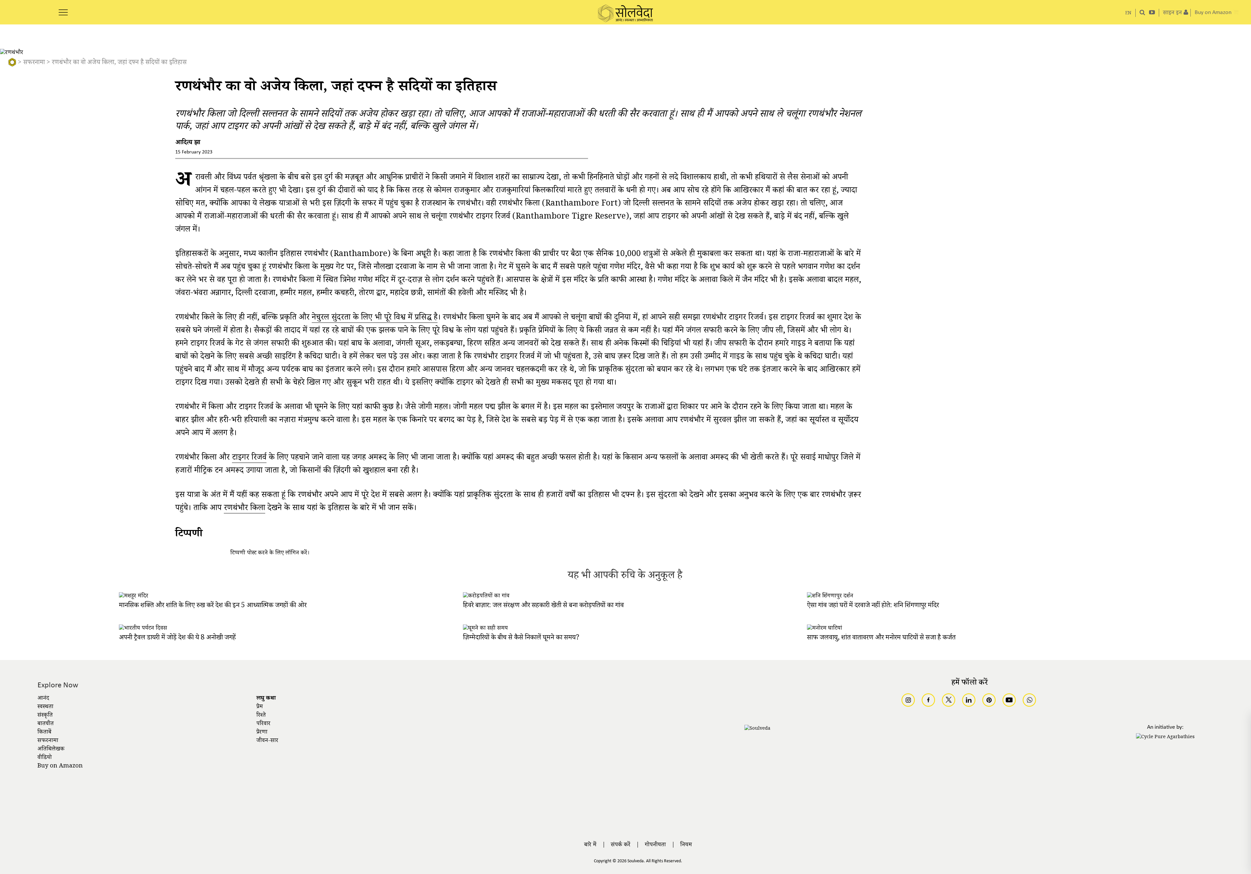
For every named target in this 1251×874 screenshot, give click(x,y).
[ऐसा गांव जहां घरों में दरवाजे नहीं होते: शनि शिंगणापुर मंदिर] (830, 596)
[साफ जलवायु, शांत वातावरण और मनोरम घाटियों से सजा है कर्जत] (824, 628)
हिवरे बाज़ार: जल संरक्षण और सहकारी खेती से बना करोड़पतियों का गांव (543, 606)
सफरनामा (34, 63)
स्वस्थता (45, 707)
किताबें (44, 732)
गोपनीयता (655, 845)
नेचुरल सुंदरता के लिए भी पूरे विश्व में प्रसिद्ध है (375, 319)
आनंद (43, 698)
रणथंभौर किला (244, 509)
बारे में (590, 845)
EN (1128, 13)
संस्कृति (45, 715)
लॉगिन (292, 553)
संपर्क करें (620, 845)
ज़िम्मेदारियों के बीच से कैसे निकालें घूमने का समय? (521, 638)
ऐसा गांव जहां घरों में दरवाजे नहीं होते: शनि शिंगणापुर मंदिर (873, 606)
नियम (686, 845)
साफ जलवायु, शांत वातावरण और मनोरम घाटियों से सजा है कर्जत (881, 638)
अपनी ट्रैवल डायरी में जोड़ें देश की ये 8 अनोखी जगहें (177, 638)
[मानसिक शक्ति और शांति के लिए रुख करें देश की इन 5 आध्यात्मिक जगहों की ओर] (133, 596)
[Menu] (63, 9)
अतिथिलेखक (51, 749)
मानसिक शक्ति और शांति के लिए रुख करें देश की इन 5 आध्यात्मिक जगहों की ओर (213, 606)
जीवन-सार (267, 741)
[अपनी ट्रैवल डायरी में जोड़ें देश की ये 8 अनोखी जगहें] (143, 628)
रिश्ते (261, 715)
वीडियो (44, 758)
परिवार (263, 724)
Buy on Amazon (60, 766)
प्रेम (259, 707)
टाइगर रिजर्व (249, 459)
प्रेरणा (261, 732)
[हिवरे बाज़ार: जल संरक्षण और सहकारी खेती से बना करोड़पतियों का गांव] (486, 596)
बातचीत (45, 724)
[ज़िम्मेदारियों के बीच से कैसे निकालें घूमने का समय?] (485, 628)
